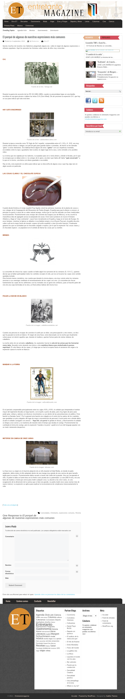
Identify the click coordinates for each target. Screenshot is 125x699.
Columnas (95, 21)
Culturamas (40, 620)
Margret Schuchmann (47, 635)
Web (7, 578)
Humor (39, 631)
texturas (53, 648)
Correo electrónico (9, 572)
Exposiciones (41, 627)
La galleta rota (72, 651)
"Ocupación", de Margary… (107, 71)
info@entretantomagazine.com (96, 119)
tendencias (47, 648)
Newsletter (51, 601)
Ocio (54, 638)
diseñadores (40, 622)
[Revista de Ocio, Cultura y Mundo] (62, 10)
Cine (104, 21)
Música (19, 26)
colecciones (43, 617)
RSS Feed (101, 100)
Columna (52, 617)
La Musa (70, 654)
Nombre (8, 565)
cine (38, 617)
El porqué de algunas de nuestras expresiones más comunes (34, 37)
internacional (45, 631)
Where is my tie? (73, 686)
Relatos (47, 646)
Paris (37, 641)
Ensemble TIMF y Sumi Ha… (96, 42)
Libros (53, 631)
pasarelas (42, 641)
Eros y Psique (62, 21)
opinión (58, 639)
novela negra (47, 639)
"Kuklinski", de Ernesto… (107, 62)
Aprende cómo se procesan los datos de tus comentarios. (54, 594)
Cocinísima (71, 615)
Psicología (39, 643)
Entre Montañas (72, 645)
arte (52, 615)
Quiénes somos (22, 601)
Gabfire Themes (111, 696)
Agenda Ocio (22, 30)
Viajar (52, 21)
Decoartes (24, 21)
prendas (48, 641)
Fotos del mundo (73, 648)
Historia (78, 513)
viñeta (48, 651)
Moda (45, 21)
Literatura (40, 634)
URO (58, 648)
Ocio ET (14, 21)
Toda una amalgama (10, 505)
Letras (87, 21)
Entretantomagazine (21, 696)
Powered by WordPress (87, 696)
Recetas (32, 30)
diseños (48, 622)
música (39, 638)
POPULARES (106, 37)
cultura (59, 617)
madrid (48, 634)
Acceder (105, 615)
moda (53, 636)
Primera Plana (9, 26)
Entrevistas (30, 26)
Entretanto (54, 30)
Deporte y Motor (76, 21)
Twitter (95, 100)
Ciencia (111, 21)
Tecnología (39, 648)
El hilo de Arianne (73, 642)
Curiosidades (45, 513)
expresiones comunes (66, 513)
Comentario (9, 536)
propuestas (55, 641)
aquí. (84, 634)
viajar (42, 650)
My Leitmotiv (71, 662)
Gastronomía (35, 21)
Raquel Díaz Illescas (49, 643)
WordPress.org (107, 626)
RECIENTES (89, 37)
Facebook (88, 100)
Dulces (53, 622)
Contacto (37, 601)
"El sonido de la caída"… (95, 54)
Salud (53, 646)
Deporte (58, 620)
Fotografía (51, 627)
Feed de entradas (108, 618)
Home (6, 21)
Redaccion (35, 41)
